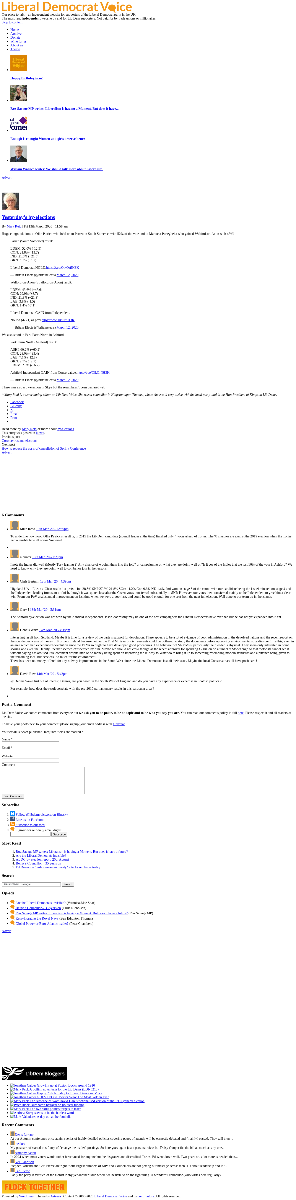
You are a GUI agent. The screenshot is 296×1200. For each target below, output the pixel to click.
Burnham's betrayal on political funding (57, 1105)
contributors (146, 1196)
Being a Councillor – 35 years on (38, 863)
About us (16, 45)
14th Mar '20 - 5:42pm (52, 674)
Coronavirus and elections (19, 440)
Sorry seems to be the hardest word (49, 1113)
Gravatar (119, 724)
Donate (15, 37)
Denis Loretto (24, 1134)
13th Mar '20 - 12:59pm (52, 529)
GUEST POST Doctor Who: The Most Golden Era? (72, 1097)
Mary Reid (14, 226)
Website (7, 756)
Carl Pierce (22, 1171)
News (40, 433)
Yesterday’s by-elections (28, 217)
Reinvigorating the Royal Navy (37, 918)
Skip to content (12, 22)
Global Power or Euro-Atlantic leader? (41, 923)
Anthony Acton (25, 1153)
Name (6, 739)
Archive (15, 33)
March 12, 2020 (67, 275)
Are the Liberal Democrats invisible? (41, 855)
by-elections (65, 429)
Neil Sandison (24, 1162)
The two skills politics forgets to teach (55, 1109)
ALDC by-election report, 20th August (42, 859)
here (241, 713)
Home (14, 29)
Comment (8, 764)
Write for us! (19, 41)
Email (6, 748)
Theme (15, 49)
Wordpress (26, 1196)
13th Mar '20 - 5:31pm (45, 609)
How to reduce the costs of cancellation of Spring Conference (44, 448)
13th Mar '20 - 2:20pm (47, 557)
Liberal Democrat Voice (110, 1196)
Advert (6, 177)
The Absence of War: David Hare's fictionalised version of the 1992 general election (87, 1101)
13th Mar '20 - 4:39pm (55, 581)
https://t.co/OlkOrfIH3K (62, 267)
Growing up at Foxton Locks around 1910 (65, 1085)
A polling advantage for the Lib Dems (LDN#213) (64, 1089)
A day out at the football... (54, 1116)
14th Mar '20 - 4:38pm (54, 630)
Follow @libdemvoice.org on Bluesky (41, 814)
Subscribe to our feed (30, 825)
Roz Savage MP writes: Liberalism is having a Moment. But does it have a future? (72, 851)
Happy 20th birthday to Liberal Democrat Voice (69, 1093)
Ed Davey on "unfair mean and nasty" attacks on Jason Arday (58, 867)
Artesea (55, 1196)
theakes (20, 1144)
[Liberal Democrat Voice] (67, 11)
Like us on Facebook (29, 820)
